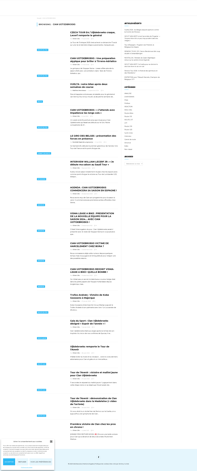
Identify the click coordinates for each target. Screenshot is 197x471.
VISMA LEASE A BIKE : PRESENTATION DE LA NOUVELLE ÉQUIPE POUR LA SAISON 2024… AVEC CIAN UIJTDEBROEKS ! (92, 217)
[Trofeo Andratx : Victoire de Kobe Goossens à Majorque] (52, 303)
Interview (41, 179)
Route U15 (128, 116)
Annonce (41, 205)
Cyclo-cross (128, 133)
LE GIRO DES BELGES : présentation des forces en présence (93, 137)
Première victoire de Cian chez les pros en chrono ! (93, 425)
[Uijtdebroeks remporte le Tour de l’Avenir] (52, 355)
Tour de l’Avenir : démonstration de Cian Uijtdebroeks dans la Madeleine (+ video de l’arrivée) (93, 401)
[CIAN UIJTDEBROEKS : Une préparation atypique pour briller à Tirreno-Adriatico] (52, 66)
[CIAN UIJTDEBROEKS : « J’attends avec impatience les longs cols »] (52, 118)
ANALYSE (127, 93)
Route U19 (128, 126)
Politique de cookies (26, 467)
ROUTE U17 (128, 120)
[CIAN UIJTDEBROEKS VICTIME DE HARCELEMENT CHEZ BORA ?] (52, 251)
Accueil (39, 18)
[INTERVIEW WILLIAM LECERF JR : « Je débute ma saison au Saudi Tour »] (52, 170)
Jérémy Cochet (124, 464)
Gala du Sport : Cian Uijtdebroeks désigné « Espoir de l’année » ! (89, 322)
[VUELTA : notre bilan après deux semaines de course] (52, 92)
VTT (125, 123)
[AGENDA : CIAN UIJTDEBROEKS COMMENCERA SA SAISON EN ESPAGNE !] (52, 196)
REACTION (128, 107)
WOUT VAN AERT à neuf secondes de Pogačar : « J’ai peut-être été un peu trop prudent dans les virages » (142, 38)
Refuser (22, 462)
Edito (40, 101)
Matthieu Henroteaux (79, 90)
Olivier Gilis (76, 38)
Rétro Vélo (128, 110)
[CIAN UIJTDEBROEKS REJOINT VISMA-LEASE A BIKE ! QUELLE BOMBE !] (52, 277)
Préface (127, 103)
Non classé (42, 338)
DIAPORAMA (129, 97)
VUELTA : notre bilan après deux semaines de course (88, 85)
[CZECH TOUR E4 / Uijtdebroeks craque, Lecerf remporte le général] (52, 41)
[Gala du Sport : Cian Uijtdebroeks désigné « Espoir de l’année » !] (52, 329)
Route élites (43, 50)
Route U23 (41, 364)
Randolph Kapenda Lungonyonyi (83, 142)
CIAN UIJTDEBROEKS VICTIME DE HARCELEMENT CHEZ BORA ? (89, 245)
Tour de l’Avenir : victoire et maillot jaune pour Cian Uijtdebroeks (94, 374)
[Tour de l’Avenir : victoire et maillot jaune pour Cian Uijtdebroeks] (52, 381)
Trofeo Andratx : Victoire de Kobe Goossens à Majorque (89, 296)
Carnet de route (44, 153)
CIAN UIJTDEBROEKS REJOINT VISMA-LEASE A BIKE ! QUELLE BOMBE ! (92, 270)
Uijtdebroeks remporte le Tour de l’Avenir (89, 348)
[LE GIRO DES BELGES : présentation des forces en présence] (52, 144)
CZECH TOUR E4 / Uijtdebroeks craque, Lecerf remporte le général (92, 34)
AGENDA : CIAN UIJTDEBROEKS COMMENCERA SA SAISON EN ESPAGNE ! (93, 189)
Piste (126, 100)
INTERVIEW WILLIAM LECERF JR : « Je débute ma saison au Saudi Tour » (92, 163)
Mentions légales (88, 464)
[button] (51, 441)
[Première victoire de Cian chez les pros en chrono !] (52, 432)
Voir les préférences (40, 462)
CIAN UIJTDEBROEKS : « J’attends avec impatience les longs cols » (92, 111)
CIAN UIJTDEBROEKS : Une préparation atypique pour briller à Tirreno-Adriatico (93, 60)
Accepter (9, 462)
